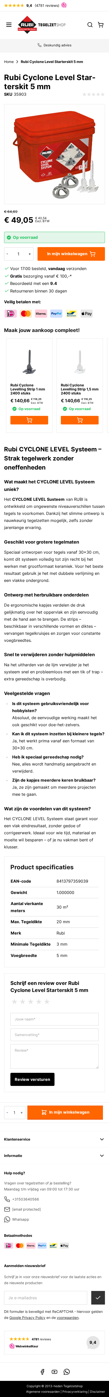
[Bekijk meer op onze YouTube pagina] (54, 1372)
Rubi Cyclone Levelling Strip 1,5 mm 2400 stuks (80, 389)
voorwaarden (68, 1317)
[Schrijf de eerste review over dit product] (93, 94)
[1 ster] (14, 1002)
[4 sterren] (39, 1002)
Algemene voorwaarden (43, 1391)
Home (9, 61)
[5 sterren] (47, 1002)
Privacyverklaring (74, 1391)
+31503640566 (25, 1199)
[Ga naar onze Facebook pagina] (42, 1372)
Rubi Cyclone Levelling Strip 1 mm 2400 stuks (27, 389)
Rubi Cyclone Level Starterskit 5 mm (52, 61)
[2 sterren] (23, 1002)
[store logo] (42, 24)
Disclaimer (97, 1391)
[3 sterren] (31, 1002)
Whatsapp (20, 1219)
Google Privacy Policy (27, 1317)
